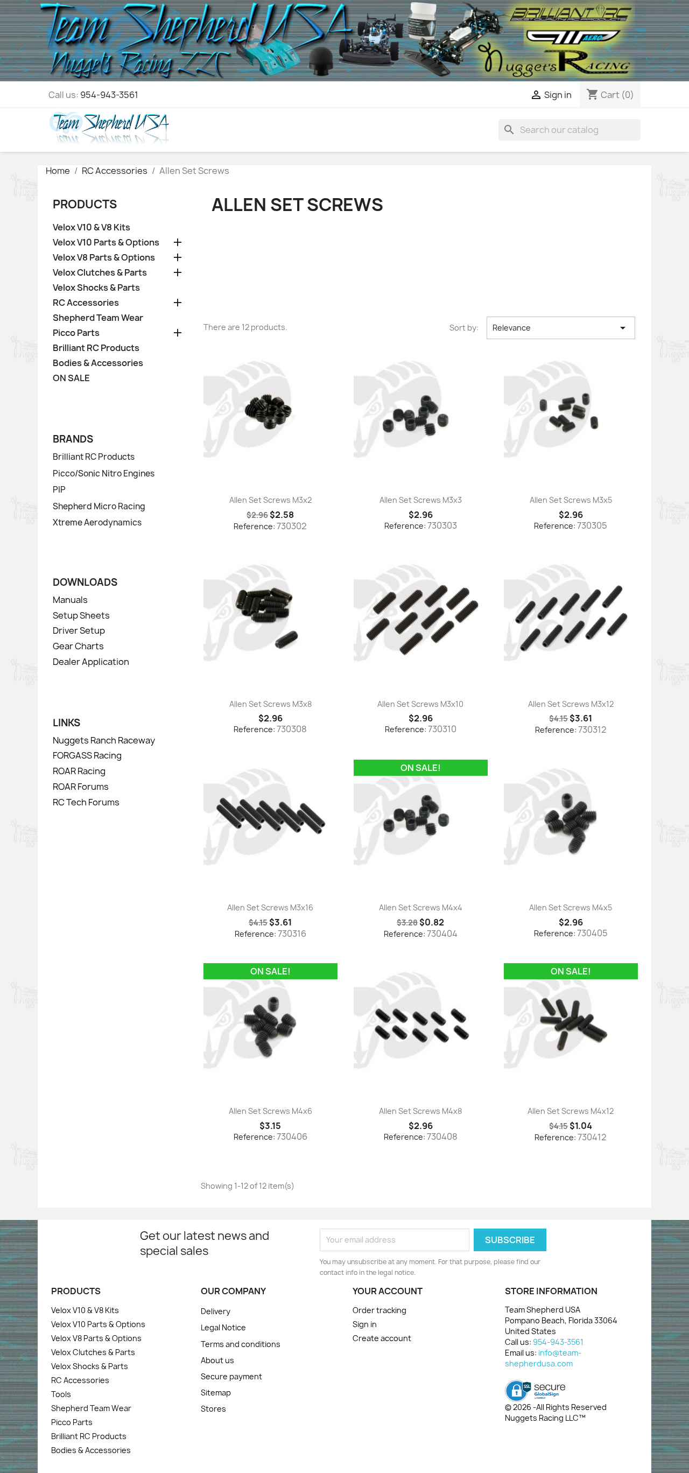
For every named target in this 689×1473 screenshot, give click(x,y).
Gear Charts (78, 646)
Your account (388, 1291)
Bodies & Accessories (98, 363)
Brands (73, 439)
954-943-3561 (109, 95)
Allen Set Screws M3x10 (420, 704)
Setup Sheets (81, 615)
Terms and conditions (240, 1344)
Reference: (254, 526)
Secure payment (231, 1376)
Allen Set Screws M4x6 (270, 1111)
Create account (382, 1338)
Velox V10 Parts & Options (106, 242)
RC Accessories (86, 302)
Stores (213, 1409)
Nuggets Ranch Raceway (104, 740)
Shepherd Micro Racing (99, 506)
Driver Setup (79, 630)
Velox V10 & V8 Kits (91, 227)
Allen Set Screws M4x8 (420, 1111)
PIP (59, 490)
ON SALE (71, 378)
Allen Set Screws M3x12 (571, 704)
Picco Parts (76, 333)
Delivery (215, 1311)
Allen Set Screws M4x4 (420, 907)
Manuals (70, 600)
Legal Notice (223, 1327)
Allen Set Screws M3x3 (420, 500)
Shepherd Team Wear (98, 318)
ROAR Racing (79, 771)
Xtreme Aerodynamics (97, 522)
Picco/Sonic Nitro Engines (103, 473)
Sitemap (216, 1392)
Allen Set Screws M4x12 (571, 1111)
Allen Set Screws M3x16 (270, 907)
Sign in (365, 1324)
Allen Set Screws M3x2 (270, 500)
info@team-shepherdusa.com (543, 1358)
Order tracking (379, 1310)
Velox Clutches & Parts (100, 272)
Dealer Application (91, 662)
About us (217, 1360)
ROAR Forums (81, 786)
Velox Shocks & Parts (96, 287)
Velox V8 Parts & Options (104, 257)
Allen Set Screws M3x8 (270, 704)
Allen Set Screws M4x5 (570, 907)
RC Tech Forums (86, 802)
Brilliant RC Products (96, 348)
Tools (61, 1394)
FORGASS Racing (87, 755)
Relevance (561, 327)
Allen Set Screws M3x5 (571, 500)
